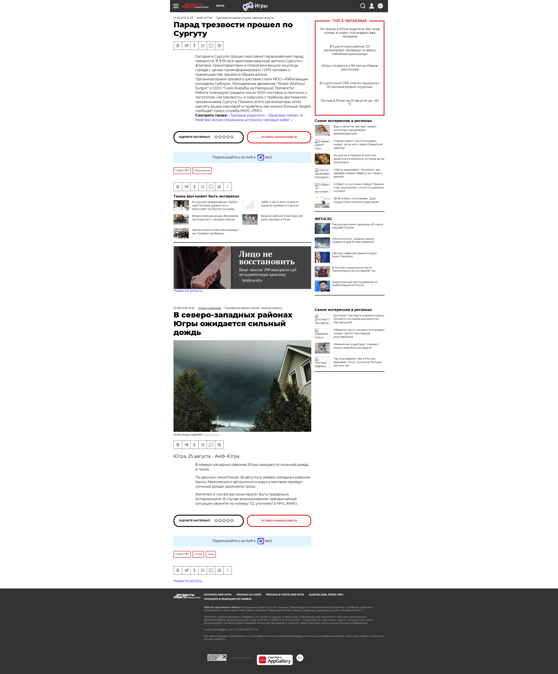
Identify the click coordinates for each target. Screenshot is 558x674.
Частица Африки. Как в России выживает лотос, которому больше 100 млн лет (357, 362)
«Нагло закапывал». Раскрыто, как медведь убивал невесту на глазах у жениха (357, 173)
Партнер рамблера (241, 657)
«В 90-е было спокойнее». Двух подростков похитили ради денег (356, 200)
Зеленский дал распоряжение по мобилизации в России (355, 284)
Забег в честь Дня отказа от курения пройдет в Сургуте (280, 203)
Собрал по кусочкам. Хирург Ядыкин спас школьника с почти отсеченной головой (358, 187)
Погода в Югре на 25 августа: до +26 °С (350, 102)
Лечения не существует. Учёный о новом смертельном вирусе (356, 346)
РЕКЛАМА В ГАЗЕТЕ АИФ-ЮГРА (285, 594)
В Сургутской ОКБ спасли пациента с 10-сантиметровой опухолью (350, 85)
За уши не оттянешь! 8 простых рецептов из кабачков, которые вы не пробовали (358, 159)
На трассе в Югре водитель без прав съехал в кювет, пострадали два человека (350, 32)
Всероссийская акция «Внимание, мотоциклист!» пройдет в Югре (215, 217)
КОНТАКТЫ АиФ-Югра (217, 594)
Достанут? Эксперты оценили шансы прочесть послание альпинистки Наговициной (358, 319)
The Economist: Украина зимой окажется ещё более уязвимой (353, 240)
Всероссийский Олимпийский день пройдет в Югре (282, 217)
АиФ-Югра (212, 434)
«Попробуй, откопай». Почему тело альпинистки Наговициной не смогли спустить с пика (357, 376)
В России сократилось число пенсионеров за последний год (353, 269)
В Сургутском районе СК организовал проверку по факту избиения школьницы (350, 50)
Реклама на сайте (248, 594)
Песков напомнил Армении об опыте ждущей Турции (357, 226)
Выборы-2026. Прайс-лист (326, 594)
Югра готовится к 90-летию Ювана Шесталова (350, 67)
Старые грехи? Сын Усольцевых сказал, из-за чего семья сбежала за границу (357, 144)
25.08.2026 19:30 (184, 308)
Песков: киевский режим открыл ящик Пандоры (354, 255)
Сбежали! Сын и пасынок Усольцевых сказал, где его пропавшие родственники (358, 333)
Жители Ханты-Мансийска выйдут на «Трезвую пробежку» (215, 231)
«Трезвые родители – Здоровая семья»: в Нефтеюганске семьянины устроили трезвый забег (249, 117)
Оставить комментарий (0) (279, 137)
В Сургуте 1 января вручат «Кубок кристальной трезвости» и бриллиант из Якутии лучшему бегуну (206, 207)
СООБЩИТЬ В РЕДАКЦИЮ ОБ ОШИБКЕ (228, 599)
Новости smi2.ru (188, 291)
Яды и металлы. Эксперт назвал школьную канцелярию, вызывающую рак (354, 130)
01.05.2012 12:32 (183, 17)
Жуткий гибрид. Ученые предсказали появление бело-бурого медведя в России (358, 391)
